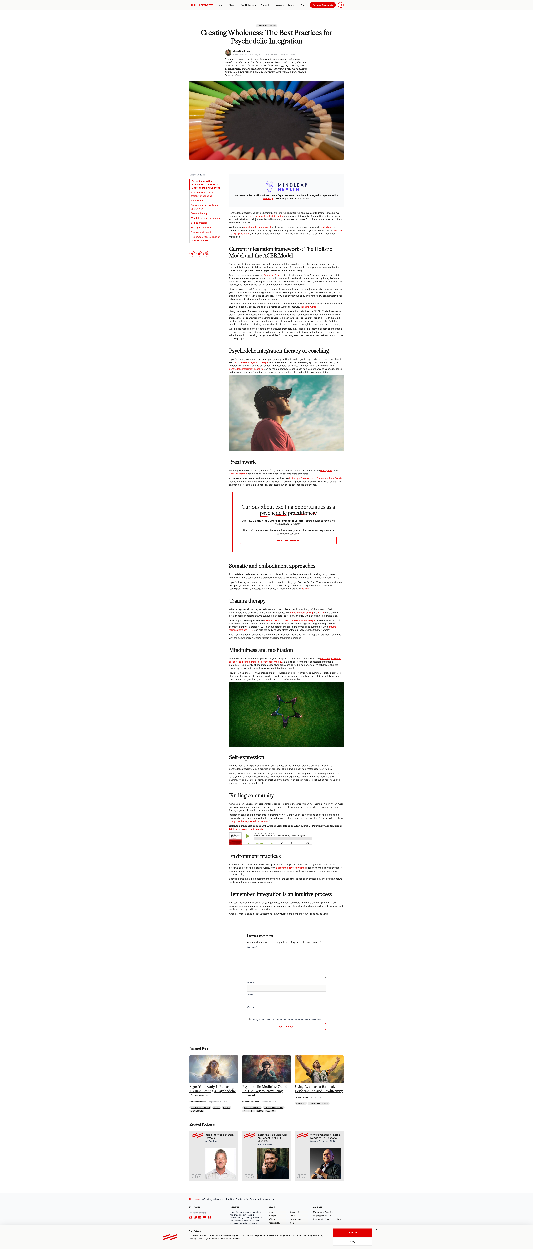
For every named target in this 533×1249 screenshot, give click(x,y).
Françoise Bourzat (273, 275)
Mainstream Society (252, 1108)
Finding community (201, 227)
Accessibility (274, 1223)
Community (295, 1212)
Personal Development (266, 26)
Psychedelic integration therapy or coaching (203, 194)
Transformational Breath (329, 478)
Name (250, 982)
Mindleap (327, 227)
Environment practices (202, 232)
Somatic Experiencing (301, 612)
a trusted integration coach (257, 227)
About (271, 1212)
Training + (278, 5)
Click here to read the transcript (246, 829)
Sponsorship (295, 1219)
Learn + (221, 5)
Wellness (270, 1111)
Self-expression (199, 222)
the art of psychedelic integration (266, 216)
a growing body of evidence (291, 867)
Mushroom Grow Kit (322, 1215)
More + (292, 5)
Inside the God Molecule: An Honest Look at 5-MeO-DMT (272, 1138)
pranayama (326, 470)
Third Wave (195, 1199)
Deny (352, 1241)
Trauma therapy (199, 213)
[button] (220, 5)
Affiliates (272, 1219)
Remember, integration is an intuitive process (205, 239)
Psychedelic (248, 1111)
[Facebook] (210, 1217)
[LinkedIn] (200, 1217)
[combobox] (341, 5)
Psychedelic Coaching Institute (327, 1219)
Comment (252, 947)
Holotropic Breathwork (301, 478)
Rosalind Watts (308, 306)
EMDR (321, 612)
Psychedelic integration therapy (251, 362)
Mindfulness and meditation (205, 218)
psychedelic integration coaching (246, 368)
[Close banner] (377, 1230)
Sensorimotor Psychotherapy (300, 620)
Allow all (352, 1232)
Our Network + (248, 5)
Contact (293, 1223)
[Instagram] (195, 1217)
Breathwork (197, 200)
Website (250, 1007)
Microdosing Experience (324, 1212)
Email (250, 995)
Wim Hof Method (238, 473)
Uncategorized (197, 1111)
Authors (272, 1215)
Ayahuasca (301, 1103)
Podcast (264, 5)
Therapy (226, 1108)
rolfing (305, 588)
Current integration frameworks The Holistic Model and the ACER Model (206, 184)
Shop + (233, 5)
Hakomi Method (272, 620)
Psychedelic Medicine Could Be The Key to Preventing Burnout (264, 1091)
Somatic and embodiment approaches (204, 207)
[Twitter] (191, 1217)
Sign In (304, 5)
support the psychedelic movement (250, 821)
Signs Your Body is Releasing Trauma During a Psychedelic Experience (212, 1091)
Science (216, 1108)
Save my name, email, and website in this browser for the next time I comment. (286, 1019)
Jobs (292, 1215)
